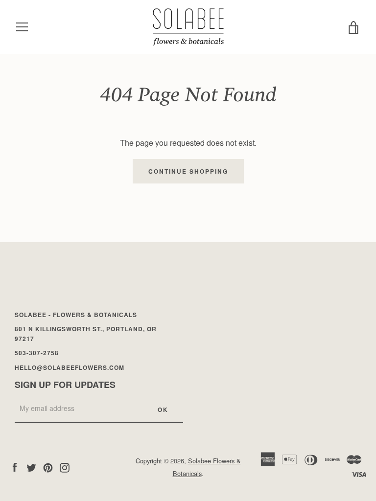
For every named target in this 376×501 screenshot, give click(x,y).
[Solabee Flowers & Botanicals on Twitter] (31, 466)
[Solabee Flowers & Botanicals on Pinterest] (48, 466)
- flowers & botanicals (76, 314)
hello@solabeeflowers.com (69, 367)
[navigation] (22, 27)
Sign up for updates (65, 384)
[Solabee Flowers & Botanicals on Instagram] (65, 466)
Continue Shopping (188, 171)
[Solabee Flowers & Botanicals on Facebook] (15, 466)
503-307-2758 (37, 352)
